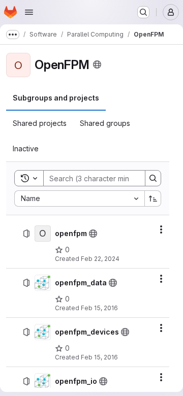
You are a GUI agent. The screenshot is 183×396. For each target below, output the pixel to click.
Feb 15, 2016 (99, 308)
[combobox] (79, 198)
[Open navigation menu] (29, 12)
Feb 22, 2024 (100, 258)
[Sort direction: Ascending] (153, 198)
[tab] (56, 98)
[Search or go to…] (143, 12)
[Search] (153, 178)
